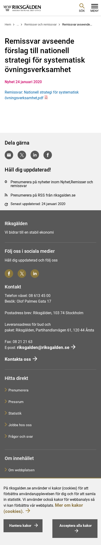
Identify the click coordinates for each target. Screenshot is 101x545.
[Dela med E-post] (9, 155)
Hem (8, 24)
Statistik (15, 413)
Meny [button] (94, 11)
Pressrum (15, 402)
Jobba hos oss (20, 425)
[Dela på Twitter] (22, 155)
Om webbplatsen (21, 470)
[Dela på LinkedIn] (35, 155)
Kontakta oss (18, 359)
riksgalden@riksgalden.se (43, 347)
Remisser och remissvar (40, 24)
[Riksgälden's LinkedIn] (35, 273)
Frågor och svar (20, 436)
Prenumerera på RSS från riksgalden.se (43, 195)
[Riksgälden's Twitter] (22, 273)
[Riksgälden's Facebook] (9, 273)
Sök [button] (82, 11)
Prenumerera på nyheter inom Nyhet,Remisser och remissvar (52, 184)
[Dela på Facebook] (47, 155)
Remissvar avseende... (77, 24)
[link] (22, 8)
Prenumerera (18, 390)
